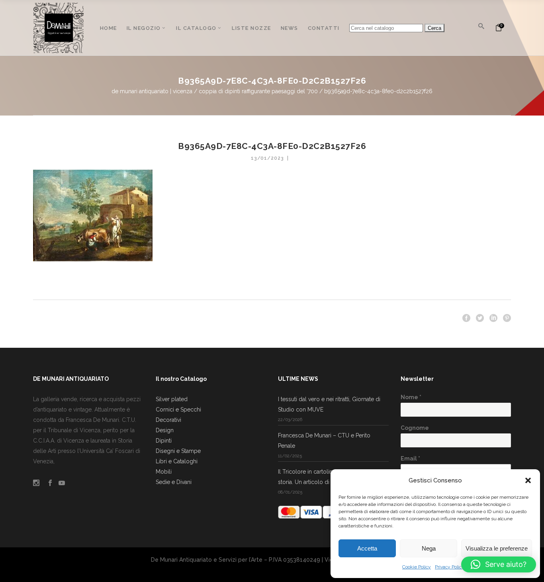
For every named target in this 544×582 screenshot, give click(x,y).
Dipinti (164, 440)
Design (165, 430)
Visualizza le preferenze (497, 548)
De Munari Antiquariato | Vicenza (152, 91)
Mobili (164, 471)
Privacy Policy (449, 567)
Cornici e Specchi (178, 409)
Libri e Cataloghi (177, 461)
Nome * (411, 397)
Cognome (415, 428)
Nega (429, 548)
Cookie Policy (416, 567)
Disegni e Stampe (178, 451)
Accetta (367, 548)
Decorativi (168, 420)
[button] (528, 480)
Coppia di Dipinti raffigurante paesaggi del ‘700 (258, 91)
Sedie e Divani (174, 482)
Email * (410, 458)
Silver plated (172, 399)
